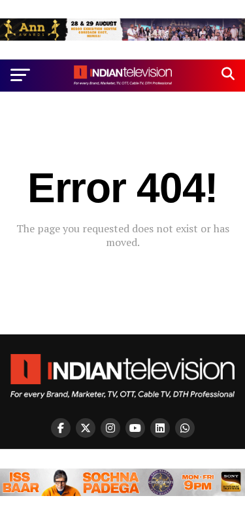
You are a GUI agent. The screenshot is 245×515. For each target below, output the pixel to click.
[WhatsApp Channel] (185, 428)
